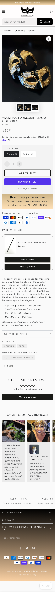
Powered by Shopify (27, 575)
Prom (22, 346)
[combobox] (27, 21)
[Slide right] (50, 2)
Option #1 (12, 154)
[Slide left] (4, 2)
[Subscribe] (51, 538)
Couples (20, 30)
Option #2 (28, 154)
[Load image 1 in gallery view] (20, 107)
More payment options (27, 188)
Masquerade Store (23, 571)
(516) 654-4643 (40, 205)
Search (47, 22)
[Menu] (4, 11)
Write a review (27, 396)
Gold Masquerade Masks (18, 357)
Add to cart (27, 173)
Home (7, 30)
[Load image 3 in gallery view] (35, 107)
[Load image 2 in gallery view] (27, 107)
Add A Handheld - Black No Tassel (32, 242)
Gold (31, 30)
